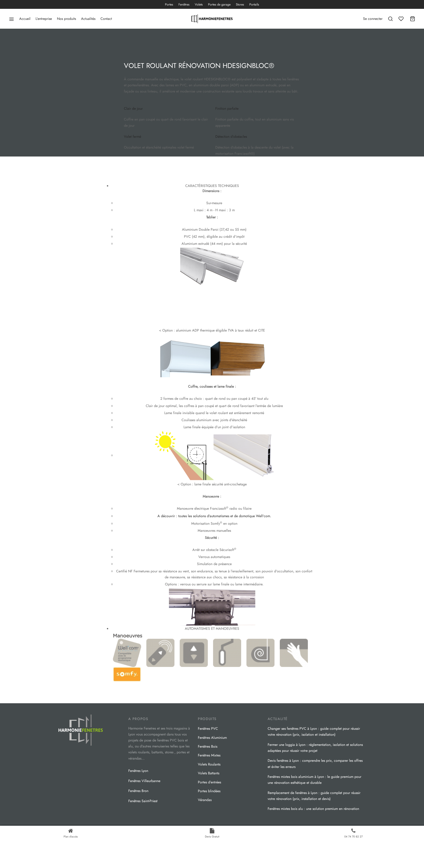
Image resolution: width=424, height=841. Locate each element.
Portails (254, 4)
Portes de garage (219, 4)
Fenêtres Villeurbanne (144, 780)
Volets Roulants (209, 764)
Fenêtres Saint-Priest (142, 800)
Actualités (88, 18)
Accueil (24, 18)
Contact (106, 18)
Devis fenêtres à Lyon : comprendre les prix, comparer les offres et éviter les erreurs (315, 763)
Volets (199, 4)
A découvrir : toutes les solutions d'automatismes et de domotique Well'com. (214, 516)
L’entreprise (44, 18)
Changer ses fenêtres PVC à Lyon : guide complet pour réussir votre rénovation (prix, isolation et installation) (314, 731)
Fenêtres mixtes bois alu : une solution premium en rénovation (313, 808)
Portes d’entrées (209, 782)
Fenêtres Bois (207, 746)
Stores (240, 4)
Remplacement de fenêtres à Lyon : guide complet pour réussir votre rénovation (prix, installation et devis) (314, 795)
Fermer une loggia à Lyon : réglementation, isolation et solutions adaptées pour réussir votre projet (315, 747)
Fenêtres (183, 4)
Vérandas (205, 799)
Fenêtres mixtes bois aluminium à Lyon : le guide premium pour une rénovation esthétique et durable (314, 779)
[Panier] (412, 18)
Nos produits (66, 18)
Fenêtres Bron (138, 790)
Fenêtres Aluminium (212, 737)
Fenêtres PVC (208, 728)
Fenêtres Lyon (138, 770)
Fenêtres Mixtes (209, 755)
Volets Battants (208, 773)
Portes (169, 4)
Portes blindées (209, 791)
